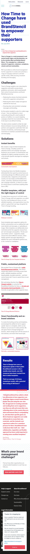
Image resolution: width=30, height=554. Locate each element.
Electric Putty (18, 505)
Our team (16, 495)
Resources (20, 1)
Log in (27, 1)
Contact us (4, 498)
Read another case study (13, 472)
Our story (16, 491)
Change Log (4, 495)
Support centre (5, 491)
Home (2, 49)
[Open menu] (2, 5)
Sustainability (18, 502)
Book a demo (12, 1)
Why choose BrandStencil (21, 498)
